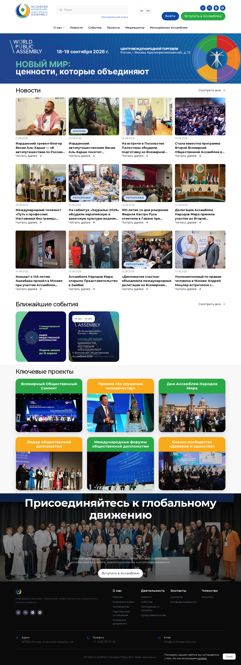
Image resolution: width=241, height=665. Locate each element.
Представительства (153, 615)
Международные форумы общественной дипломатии (120, 444)
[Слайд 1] (43, 79)
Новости (146, 597)
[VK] (209, 8)
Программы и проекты (150, 608)
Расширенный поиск (114, 17)
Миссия (117, 597)
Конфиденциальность (184, 601)
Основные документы (120, 622)
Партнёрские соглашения (121, 613)
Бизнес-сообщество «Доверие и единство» (192, 444)
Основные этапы (123, 601)
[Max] (222, 8)
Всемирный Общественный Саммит (49, 386)
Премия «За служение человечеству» (120, 386)
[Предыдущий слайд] (30, 58)
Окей (229, 656)
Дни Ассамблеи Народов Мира (192, 386)
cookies (202, 658)
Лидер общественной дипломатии (49, 444)
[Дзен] (216, 8)
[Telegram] (203, 8)
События (146, 601)
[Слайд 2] (120, 79)
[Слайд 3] (197, 79)
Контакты (177, 597)
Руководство (121, 606)
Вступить (207, 597)
